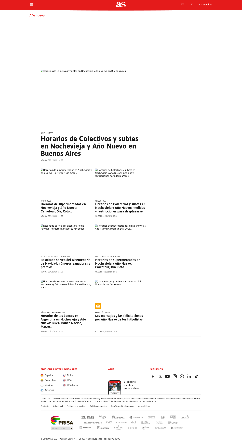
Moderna (103, 428)
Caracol (185, 417)
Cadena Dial (134, 423)
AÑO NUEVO (47, 133)
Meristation (177, 428)
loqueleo (160, 428)
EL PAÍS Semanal (145, 423)
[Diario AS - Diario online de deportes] (121, 4)
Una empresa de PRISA (62, 420)
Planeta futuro (159, 423)
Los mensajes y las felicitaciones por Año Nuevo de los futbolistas (119, 317)
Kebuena (172, 423)
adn (173, 417)
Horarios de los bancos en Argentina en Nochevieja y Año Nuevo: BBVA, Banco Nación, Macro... (63, 321)
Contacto (45, 406)
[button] (62, 428)
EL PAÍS (88, 417)
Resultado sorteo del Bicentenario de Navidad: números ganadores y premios (65, 263)
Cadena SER (152, 417)
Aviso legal (58, 406)
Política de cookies (98, 406)
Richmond (85, 427)
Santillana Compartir (136, 417)
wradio (109, 423)
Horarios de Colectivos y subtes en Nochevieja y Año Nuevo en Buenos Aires (89, 146)
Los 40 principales (102, 417)
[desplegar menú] (31, 4)
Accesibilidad (144, 406)
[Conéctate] (192, 5)
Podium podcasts (118, 428)
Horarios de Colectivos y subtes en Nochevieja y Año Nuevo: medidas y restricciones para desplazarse (120, 207)
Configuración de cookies (122, 406)
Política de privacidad (76, 406)
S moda (146, 428)
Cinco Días (122, 423)
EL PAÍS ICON (132, 428)
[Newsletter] (182, 5)
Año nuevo (37, 15)
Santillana (118, 417)
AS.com (162, 417)
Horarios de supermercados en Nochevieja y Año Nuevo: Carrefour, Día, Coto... (63, 207)
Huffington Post (92, 423)
